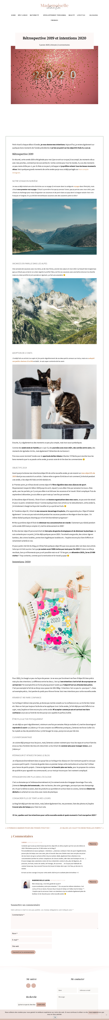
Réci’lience (23, 15)
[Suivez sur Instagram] (28, 985)
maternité (34, 15)
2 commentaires (64, 45)
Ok (55, 1017)
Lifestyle (81, 15)
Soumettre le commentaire (23, 952)
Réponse (93, 844)
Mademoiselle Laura (41, 880)
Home (13, 15)
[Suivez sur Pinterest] (33, 985)
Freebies (54, 20)
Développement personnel (54, 15)
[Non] (106, 1015)
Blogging (94, 15)
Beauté (72, 15)
